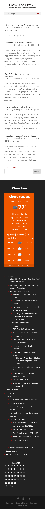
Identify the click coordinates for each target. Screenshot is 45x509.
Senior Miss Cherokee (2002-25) (25, 422)
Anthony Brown (13, 27)
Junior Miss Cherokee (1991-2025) (26, 436)
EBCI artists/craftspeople (18, 403)
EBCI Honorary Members (18, 444)
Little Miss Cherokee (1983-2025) (25, 440)
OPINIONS (35, 45)
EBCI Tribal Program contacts (17, 454)
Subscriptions (11, 451)
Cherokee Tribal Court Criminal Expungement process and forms (28, 361)
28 (6, 483)
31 (15, 483)
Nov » (12, 486)
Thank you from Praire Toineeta (18, 42)
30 (12, 483)
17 (15, 476)
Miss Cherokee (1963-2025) (23, 426)
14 (6, 476)
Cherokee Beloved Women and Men (23, 399)
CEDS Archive (18, 336)
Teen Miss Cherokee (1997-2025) (25, 433)
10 (15, 472)
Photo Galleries (12, 390)
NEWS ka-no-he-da (11, 30)
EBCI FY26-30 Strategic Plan (23, 329)
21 (6, 479)
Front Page (35, 27)
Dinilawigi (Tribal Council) (19, 292)
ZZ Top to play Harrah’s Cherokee (18, 107)
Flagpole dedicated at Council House (20, 136)
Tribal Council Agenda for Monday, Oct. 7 (22, 25)
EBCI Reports (14, 326)
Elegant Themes (22, 503)
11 (18, 472)
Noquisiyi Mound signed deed (21, 447)
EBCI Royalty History (17, 419)
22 (9, 479)
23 (12, 479)
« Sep (6, 486)
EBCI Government (13, 276)
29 (9, 483)
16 (12, 476)
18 (18, 476)
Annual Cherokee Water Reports (25, 332)
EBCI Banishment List (21, 380)
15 (9, 476)
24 (15, 479)
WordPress (22, 506)
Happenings (35, 78)
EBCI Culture (11, 397)
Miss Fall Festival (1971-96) (23, 429)
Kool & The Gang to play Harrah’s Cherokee (18, 75)
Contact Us (10, 393)
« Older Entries (10, 167)
